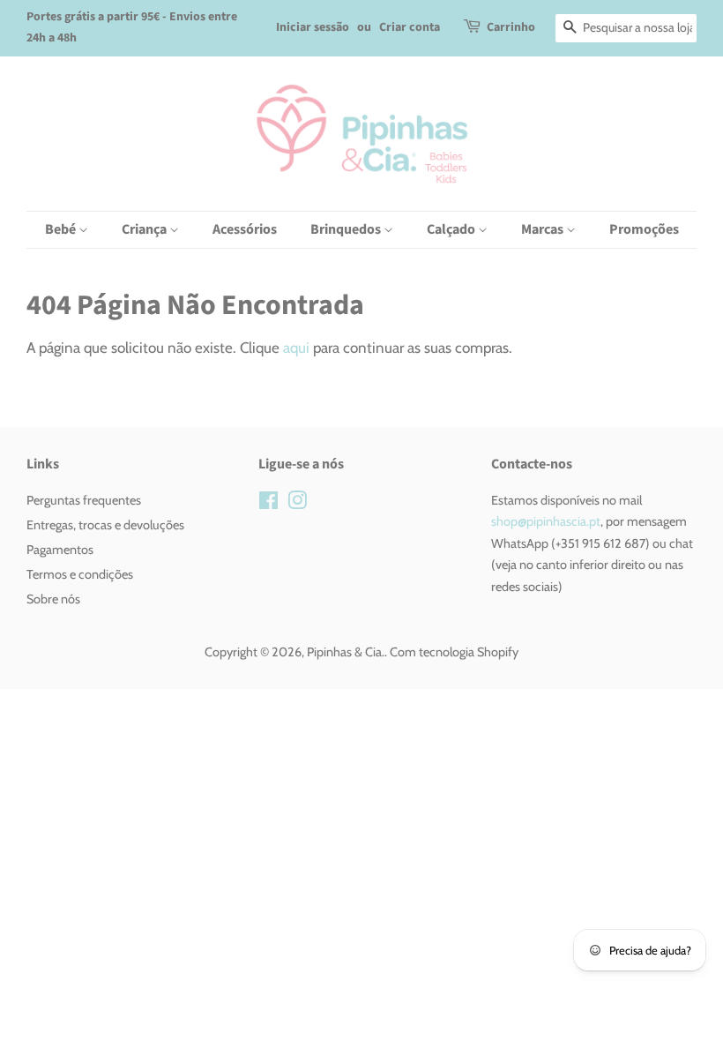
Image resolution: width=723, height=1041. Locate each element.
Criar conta (409, 27)
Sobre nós (53, 599)
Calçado (452, 229)
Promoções (644, 229)
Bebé (61, 229)
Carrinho (511, 27)
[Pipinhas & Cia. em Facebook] (268, 504)
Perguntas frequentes (83, 500)
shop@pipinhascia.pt (545, 521)
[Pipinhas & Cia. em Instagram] (297, 504)
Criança (145, 229)
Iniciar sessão (312, 27)
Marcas (543, 229)
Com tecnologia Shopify (454, 652)
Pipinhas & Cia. (345, 652)
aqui (296, 347)
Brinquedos (347, 229)
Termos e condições (79, 574)
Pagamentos (59, 550)
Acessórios (244, 229)
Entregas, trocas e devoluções (105, 525)
